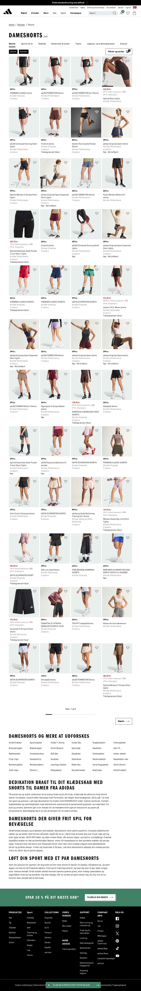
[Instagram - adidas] (123, 926)
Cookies (53, 985)
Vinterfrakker (15, 743)
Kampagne (75, 13)
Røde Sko (76, 765)
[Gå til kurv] (134, 13)
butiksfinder (73, 8)
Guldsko (55, 759)
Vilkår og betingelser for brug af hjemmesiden (91, 985)
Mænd (24, 13)
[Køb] (7, 12)
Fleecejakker (119, 743)
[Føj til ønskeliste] (34, 61)
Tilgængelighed (119, 985)
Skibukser (77, 759)
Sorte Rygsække (100, 765)
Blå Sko (54, 754)
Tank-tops (13, 770)
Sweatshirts (35, 759)
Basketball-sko (120, 759)
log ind (128, 8)
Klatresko (97, 770)
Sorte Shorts (119, 765)
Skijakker (76, 754)
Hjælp (82, 8)
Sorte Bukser (57, 748)
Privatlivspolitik (64, 985)
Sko (54, 13)
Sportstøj (76, 748)
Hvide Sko (76, 743)
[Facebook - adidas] (123, 919)
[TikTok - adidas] (123, 948)
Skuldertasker (78, 770)
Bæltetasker (15, 754)
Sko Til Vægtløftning (119, 748)
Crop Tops (14, 759)
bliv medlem (111, 8)
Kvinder (35, 13)
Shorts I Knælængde (35, 770)
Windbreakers (36, 765)
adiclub (121, 8)
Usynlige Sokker (58, 765)
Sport (63, 13)
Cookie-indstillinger (23, 985)
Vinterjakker (98, 754)
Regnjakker (56, 770)
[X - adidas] (123, 934)
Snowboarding (37, 754)
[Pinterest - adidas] (123, 941)
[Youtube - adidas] (123, 956)
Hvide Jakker (119, 754)
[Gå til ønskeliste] (127, 13)
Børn (46, 13)
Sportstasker (36, 743)
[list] (70, 44)
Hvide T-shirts (57, 743)
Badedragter (36, 748)
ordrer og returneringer (95, 8)
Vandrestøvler (99, 759)
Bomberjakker (16, 765)
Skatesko (97, 748)
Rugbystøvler (99, 743)
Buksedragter (15, 748)
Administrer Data (41, 985)
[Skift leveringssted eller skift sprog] (135, 8)
